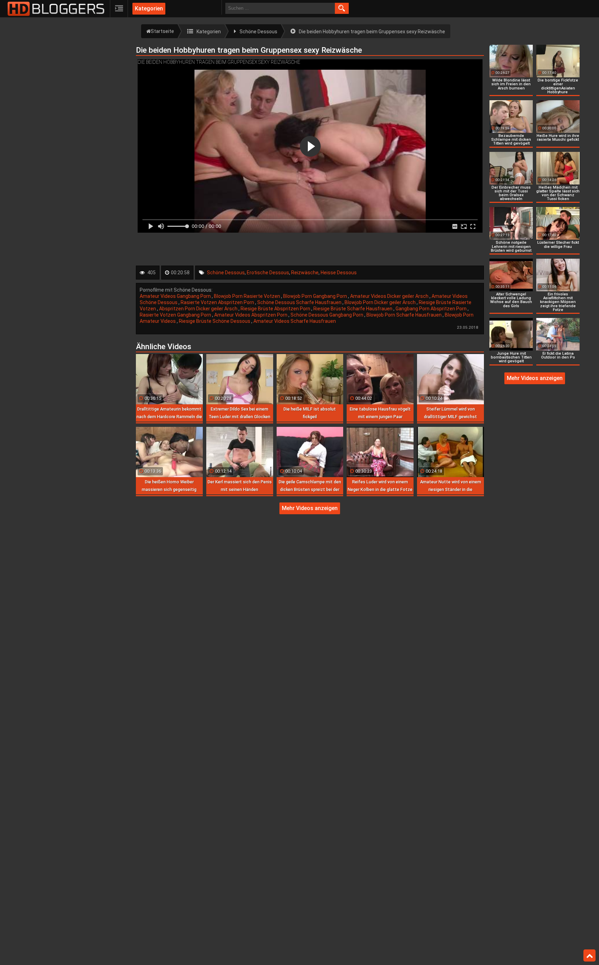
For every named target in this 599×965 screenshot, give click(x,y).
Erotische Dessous (268, 272)
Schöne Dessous (226, 272)
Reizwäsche (305, 272)
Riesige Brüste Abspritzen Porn (276, 308)
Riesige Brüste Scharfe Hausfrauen (353, 308)
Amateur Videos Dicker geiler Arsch (389, 296)
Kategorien (149, 8)
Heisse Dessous (339, 272)
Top (589, 955)
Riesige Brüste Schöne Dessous (215, 321)
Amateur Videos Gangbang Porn (176, 296)
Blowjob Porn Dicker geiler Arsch (381, 302)
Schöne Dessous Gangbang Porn (327, 315)
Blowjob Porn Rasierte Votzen (247, 296)
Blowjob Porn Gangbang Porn (315, 296)
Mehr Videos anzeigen (310, 508)
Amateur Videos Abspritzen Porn (251, 315)
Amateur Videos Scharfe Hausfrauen (294, 321)
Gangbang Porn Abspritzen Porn (432, 308)
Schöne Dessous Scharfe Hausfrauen (299, 302)
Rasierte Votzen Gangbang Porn (176, 315)
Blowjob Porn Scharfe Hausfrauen (404, 315)
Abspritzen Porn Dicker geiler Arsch (198, 308)
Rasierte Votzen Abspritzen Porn (218, 302)
